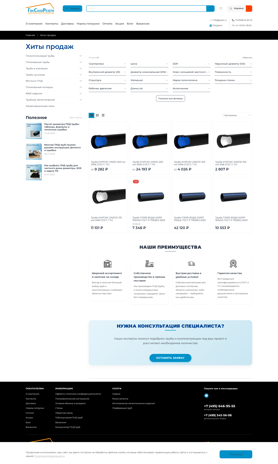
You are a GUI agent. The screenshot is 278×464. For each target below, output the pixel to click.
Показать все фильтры (170, 98)
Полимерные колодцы (39, 87)
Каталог (75, 8)
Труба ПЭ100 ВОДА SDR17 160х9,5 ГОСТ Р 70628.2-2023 (231, 219)
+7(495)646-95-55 (243, 20)
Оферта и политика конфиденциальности (78, 394)
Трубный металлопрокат (40, 99)
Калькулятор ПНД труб (67, 427)
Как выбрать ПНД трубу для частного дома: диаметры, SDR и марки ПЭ (62, 168)
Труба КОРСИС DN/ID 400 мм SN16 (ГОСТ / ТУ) (147, 163)
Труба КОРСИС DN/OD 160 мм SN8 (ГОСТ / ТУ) (230, 163)
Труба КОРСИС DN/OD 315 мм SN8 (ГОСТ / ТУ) (106, 219)
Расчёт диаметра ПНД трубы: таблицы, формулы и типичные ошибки (61, 127)
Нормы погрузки (88, 23)
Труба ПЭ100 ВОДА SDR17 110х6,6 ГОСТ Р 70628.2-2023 (190, 219)
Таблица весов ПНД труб (69, 417)
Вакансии (142, 23)
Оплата (107, 23)
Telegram (217, 25)
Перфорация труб (122, 408)
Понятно (235, 454)
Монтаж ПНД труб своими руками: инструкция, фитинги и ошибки (62, 147)
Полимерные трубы (38, 62)
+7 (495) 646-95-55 (219, 406)
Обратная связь (64, 413)
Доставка (67, 23)
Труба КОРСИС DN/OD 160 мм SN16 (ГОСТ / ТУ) (189, 163)
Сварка (116, 394)
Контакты (51, 23)
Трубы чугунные (35, 74)
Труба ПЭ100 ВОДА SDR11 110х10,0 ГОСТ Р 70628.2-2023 (148, 219)
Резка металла (120, 399)
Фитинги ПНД (34, 80)
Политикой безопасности (49, 456)
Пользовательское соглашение (72, 399)
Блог (130, 23)
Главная (30, 35)
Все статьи (76, 117)
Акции (119, 23)
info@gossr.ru (220, 20)
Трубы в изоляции (37, 68)
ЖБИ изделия (34, 93)
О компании (34, 23)
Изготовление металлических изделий (133, 403)
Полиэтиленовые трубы (40, 55)
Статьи (59, 408)
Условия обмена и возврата (70, 403)
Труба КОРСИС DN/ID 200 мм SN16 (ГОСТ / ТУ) (108, 163)
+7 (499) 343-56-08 (218, 415)
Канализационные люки (40, 106)
